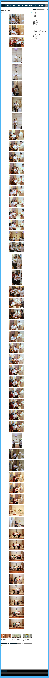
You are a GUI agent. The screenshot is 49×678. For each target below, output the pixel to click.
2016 (34, 39)
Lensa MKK (4, 671)
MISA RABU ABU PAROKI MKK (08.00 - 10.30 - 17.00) (40, 31)
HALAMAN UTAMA (8, 5)
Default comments (9, 643)
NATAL (19, 5)
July (35, 24)
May (35, 26)
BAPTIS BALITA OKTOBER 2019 (16, 639)
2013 (34, 41)
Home (3, 5)
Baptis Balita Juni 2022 (4, 639)
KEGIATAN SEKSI (36, 5)
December (36, 19)
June (35, 25)
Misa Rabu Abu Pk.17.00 (37, 30)
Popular (35, 10)
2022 (34, 17)
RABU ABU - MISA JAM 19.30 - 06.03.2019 (39, 32)
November (36, 20)
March (35, 27)
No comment (5, 12)
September (36, 22)
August (35, 23)
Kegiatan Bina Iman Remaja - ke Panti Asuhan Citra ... (40, 29)
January (35, 36)
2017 (34, 38)
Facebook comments (24, 643)
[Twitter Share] (31, 12)
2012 (34, 42)
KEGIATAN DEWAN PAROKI (28, 5)
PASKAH (22, 5)
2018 (34, 37)
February (35, 35)
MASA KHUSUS (41, 5)
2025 (34, 14)
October (35, 21)
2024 (34, 15)
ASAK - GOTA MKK (36, 33)
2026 (34, 13)
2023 (34, 16)
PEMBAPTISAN (14, 5)
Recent (40, 9)
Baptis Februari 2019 (37, 34)
